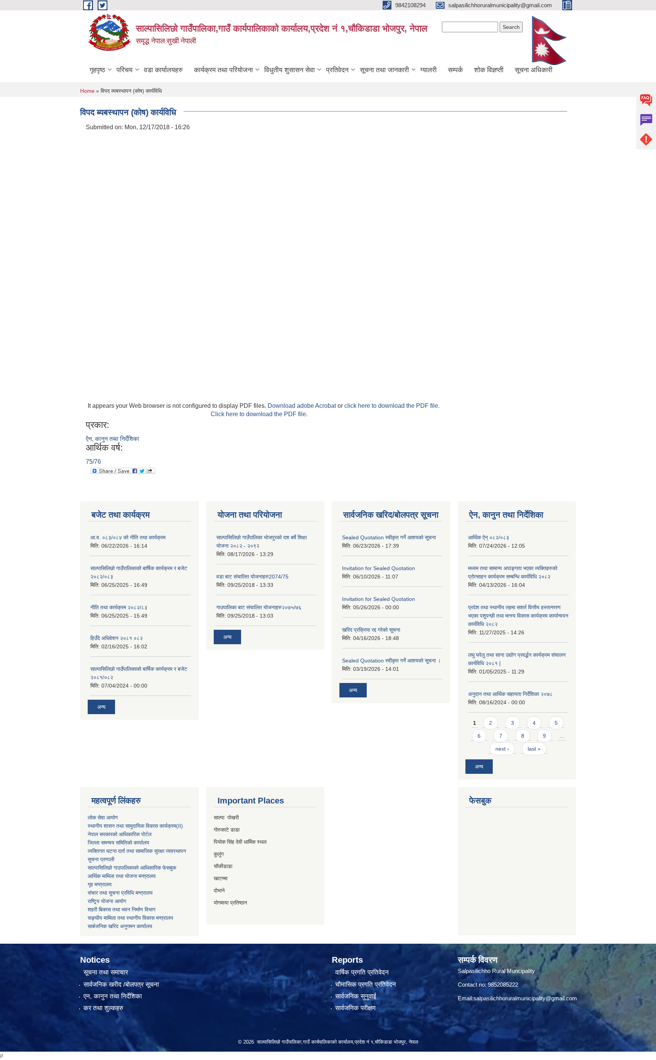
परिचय (124, 70)
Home (87, 91)
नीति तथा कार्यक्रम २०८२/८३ (118, 607)
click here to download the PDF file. (392, 405)
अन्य (101, 707)
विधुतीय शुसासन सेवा (289, 70)
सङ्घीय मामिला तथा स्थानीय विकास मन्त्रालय (130, 918)
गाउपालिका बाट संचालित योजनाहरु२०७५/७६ (258, 607)
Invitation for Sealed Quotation (378, 568)
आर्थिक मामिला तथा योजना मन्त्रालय (122, 876)
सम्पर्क (455, 70)
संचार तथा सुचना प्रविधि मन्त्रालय (120, 893)
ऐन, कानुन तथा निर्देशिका (112, 439)
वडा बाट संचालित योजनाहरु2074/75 (252, 577)
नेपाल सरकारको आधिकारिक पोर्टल (119, 834)
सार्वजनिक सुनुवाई (355, 996)
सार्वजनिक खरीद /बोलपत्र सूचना (121, 984)
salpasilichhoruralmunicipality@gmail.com (525, 998)
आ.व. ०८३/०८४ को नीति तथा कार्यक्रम (128, 537)
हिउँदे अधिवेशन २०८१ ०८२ (116, 638)
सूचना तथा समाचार (106, 972)
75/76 (93, 461)
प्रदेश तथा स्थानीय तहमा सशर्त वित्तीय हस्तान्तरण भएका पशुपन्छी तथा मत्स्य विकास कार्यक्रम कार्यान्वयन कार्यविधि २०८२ (518, 615)
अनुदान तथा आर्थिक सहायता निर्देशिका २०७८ (510, 694)
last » (534, 749)
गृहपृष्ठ (97, 70)
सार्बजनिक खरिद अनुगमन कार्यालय (120, 926)
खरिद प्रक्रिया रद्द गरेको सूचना (371, 630)
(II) (179, 826)
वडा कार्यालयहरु (163, 70)
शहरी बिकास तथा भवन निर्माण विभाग (121, 909)
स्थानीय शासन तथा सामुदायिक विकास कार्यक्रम (132, 826)
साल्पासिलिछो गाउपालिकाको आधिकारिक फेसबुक (132, 868)
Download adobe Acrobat (302, 405)
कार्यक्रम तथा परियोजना (223, 70)
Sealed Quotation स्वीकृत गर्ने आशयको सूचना (389, 537)
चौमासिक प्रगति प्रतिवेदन (365, 984)
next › (502, 749)
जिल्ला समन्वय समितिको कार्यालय (118, 843)
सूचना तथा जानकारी (384, 70)
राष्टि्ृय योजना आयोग (107, 901)
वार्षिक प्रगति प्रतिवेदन (362, 972)
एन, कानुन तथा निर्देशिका (113, 996)
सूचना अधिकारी (533, 70)
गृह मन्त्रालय (100, 884)
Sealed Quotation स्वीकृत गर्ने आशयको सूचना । (391, 661)
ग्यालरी (428, 70)
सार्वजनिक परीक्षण (355, 1008)
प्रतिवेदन (337, 70)
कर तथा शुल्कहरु (103, 1008)
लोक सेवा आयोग (103, 817)
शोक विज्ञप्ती (488, 70)
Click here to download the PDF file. (259, 414)
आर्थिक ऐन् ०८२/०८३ (488, 537)
